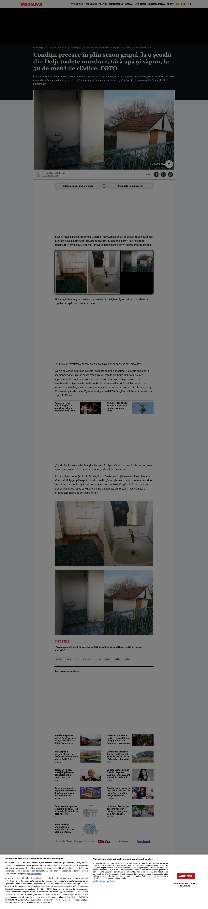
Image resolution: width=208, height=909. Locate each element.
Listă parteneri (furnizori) (104, 881)
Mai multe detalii (34, 874)
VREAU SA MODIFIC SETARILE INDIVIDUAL (184, 884)
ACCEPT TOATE (185, 876)
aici (61, 892)
